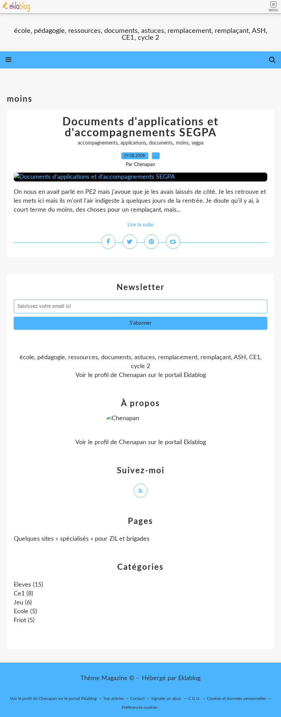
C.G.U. (194, 698)
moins (182, 143)
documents (161, 143)
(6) (23, 603)
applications (133, 143)
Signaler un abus (166, 698)
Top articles (113, 698)
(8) (23, 594)
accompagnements (98, 143)
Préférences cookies (139, 707)
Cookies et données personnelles (236, 698)
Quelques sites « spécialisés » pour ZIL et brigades (81, 539)
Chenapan (132, 375)
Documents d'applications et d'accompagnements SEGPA (140, 127)
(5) (25, 611)
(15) (28, 585)
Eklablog (189, 678)
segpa (198, 143)
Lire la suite (140, 224)
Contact (137, 698)
